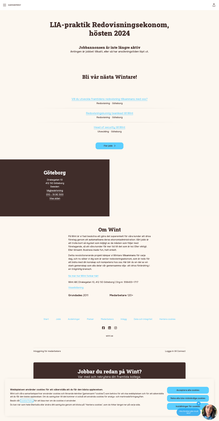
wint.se (109, 336)
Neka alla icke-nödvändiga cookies (188, 398)
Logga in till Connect (175, 351)
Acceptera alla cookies (188, 390)
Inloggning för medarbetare (47, 351)
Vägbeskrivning (55, 190)
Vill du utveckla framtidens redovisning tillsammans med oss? (110, 99)
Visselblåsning (76, 287)
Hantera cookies (167, 319)
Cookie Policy (26, 400)
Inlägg (124, 319)
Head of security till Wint (109, 127)
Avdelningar (74, 319)
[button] (213, 5)
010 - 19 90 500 (54, 194)
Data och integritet (143, 319)
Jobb (58, 319)
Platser (90, 319)
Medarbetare (107, 319)
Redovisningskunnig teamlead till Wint (109, 113)
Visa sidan (54, 198)
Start (46, 319)
